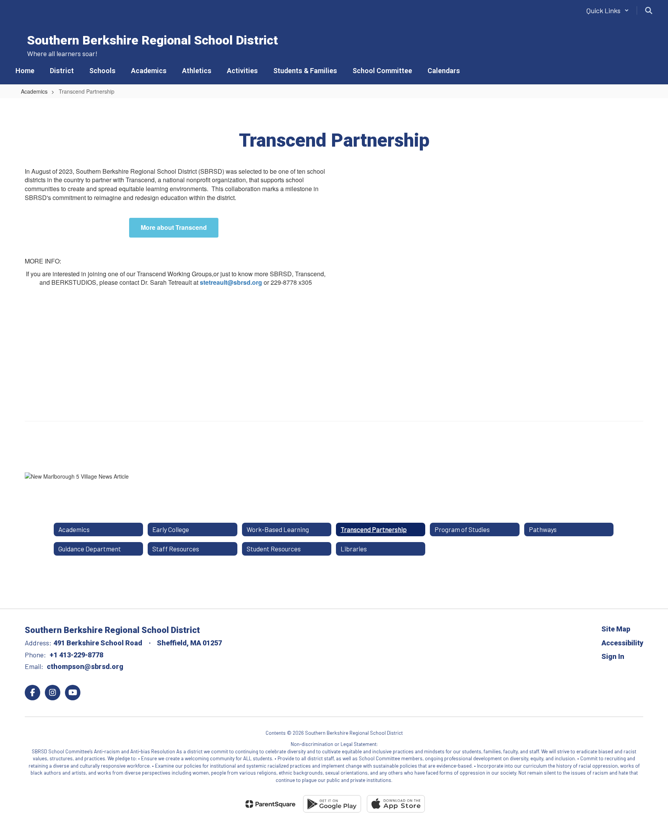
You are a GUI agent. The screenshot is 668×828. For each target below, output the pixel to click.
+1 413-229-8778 (76, 655)
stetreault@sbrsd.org (232, 282)
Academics (34, 91)
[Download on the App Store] (396, 804)
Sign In (613, 656)
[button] (607, 10)
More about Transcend (174, 227)
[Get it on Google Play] (332, 804)
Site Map (616, 629)
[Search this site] (649, 10)
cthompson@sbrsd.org (85, 666)
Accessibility (622, 643)
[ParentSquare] (270, 804)
